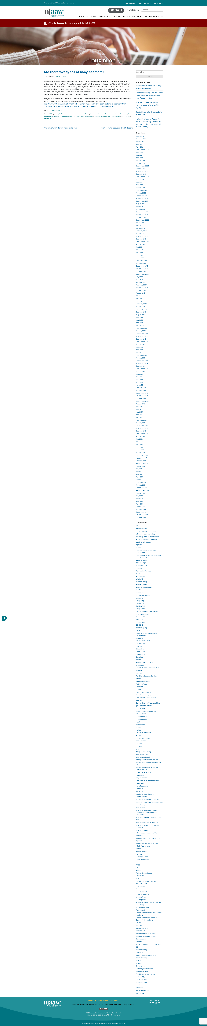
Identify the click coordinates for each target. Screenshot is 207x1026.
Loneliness (140, 775)
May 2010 (139, 501)
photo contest (141, 891)
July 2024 (139, 152)
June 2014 (139, 377)
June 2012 (139, 442)
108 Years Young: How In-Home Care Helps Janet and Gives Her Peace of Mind (149, 95)
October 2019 (141, 239)
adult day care (141, 528)
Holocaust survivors (143, 733)
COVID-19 (139, 625)
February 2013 (141, 420)
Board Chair (140, 592)
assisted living (141, 582)
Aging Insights (156, 16)
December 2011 (142, 455)
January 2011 (140, 485)
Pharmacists (140, 886)
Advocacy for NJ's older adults (147, 537)
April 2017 (139, 301)
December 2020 (142, 212)
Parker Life (140, 876)
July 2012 (139, 439)
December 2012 (142, 425)
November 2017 (142, 287)
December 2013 (142, 393)
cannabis (139, 598)
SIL (137, 947)
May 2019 (139, 252)
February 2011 (141, 482)
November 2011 (141, 458)
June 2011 (139, 471)
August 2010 (140, 493)
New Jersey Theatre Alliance (147, 822)
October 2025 (141, 139)
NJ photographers (143, 846)
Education (140, 649)
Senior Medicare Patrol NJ (146, 933)
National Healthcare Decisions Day (149, 802)
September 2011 (142, 463)
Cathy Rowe (140, 609)
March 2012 (140, 450)
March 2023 (140, 169)
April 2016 (139, 323)
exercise (139, 670)
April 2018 (139, 279)
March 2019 (140, 258)
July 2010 (139, 496)
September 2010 (142, 490)
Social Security (141, 958)
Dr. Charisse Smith (143, 641)
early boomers (108, 114)
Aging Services (141, 565)
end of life (140, 665)
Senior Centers (141, 928)
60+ (137, 526)
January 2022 (141, 193)
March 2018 (140, 282)
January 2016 (141, 331)
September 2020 (142, 220)
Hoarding (139, 727)
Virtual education (142, 990)
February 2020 (141, 231)
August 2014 (140, 371)
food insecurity (141, 700)
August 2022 (140, 179)
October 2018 (141, 271)
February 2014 (141, 388)
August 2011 (140, 466)
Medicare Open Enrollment (146, 794)
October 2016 (141, 312)
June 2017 (139, 296)
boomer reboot (96, 114)
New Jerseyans (141, 830)
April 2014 (139, 382)
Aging (138, 547)
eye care (139, 673)
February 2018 (141, 285)
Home (138, 735)
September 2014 (142, 369)
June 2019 (139, 250)
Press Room (129, 16)
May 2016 (139, 320)
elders (138, 660)
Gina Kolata (140, 708)
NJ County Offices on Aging (105, 116)
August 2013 (140, 404)
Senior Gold (140, 931)
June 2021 (139, 206)
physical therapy (142, 894)
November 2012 (142, 428)
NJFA (118, 116)
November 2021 (142, 198)
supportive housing (143, 971)
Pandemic (140, 870)
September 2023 (142, 166)
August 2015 (140, 344)
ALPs (138, 573)
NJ (92, 116)
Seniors (139, 941)
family (138, 679)
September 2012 (142, 434)
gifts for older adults (144, 706)
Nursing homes (142, 857)
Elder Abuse (140, 651)
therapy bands (141, 979)
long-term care (142, 778)
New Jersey (140, 805)
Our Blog (142, 16)
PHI (137, 889)
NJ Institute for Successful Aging (148, 843)
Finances (139, 687)
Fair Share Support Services (146, 676)
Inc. (137, 749)
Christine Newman (143, 617)
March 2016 (140, 325)
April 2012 (139, 447)
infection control (142, 754)
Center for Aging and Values (147, 611)
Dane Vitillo (140, 630)
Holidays (139, 730)
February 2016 (141, 328)
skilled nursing (141, 950)
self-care (139, 925)
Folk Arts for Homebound (146, 697)
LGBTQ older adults (143, 772)
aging (56, 114)
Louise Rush (140, 783)
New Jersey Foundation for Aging (64, 116)
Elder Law (139, 657)
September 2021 (142, 201)
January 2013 (141, 423)
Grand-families (141, 716)
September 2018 (142, 274)
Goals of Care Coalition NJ (146, 711)
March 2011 (140, 479)
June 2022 (140, 182)
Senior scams (141, 939)
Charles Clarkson (142, 614)
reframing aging (142, 907)
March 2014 (140, 385)
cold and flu (140, 619)
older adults (125, 116)
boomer (74, 114)
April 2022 (139, 185)
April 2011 (139, 477)
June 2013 (139, 409)
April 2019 (139, 255)
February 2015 (141, 355)
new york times (84, 116)
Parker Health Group (144, 873)
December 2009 (142, 512)
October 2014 (141, 366)
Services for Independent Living (148, 944)
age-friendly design (143, 542)
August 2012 (140, 436)
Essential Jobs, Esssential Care (147, 668)
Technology (140, 977)
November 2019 (142, 236)
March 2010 (140, 507)
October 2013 (141, 398)
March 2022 (140, 187)
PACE (138, 865)
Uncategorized (57, 110)
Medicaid (139, 789)
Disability (139, 638)
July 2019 (139, 247)
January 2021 (141, 209)
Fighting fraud (141, 684)
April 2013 (139, 415)
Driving (139, 646)
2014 (51, 114)
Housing (139, 743)
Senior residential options (146, 936)
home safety (141, 741)
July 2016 (139, 317)
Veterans (139, 987)
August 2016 (140, 315)
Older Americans (142, 859)
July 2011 (139, 469)
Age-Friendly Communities (146, 539)
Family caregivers (143, 681)
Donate (116, 10)
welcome (47, 118)
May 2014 (139, 379)
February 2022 (141, 190)
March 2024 (140, 160)
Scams (138, 923)
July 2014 (139, 374)
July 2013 (139, 406)
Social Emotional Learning (146, 955)
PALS (138, 868)
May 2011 (139, 474)
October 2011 (141, 461)
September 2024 (142, 150)
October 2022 (141, 174)
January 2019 (141, 263)
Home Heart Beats (143, 738)
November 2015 (142, 336)
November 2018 (142, 269)
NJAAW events (141, 851)
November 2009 (142, 515)
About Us (83, 16)
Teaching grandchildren (145, 974)
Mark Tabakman (142, 786)
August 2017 (140, 293)
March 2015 (140, 352)
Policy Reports (144, 3)
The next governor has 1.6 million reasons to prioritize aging (147, 105)
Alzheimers (140, 576)
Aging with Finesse (143, 571)
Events (117, 16)
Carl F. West (140, 606)
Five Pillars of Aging (143, 692)
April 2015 (139, 350)
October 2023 (141, 163)
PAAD (138, 862)
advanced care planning (145, 534)
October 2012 (141, 431)
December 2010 (142, 488)
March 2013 (140, 417)
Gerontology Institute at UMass (148, 703)
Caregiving (140, 601)
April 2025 (139, 147)
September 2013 (142, 401)
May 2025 (139, 144)
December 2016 (142, 309)
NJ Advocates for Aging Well (147, 833)
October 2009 (141, 517)
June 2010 (139, 498)
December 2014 (142, 361)
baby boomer (64, 114)
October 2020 (141, 217)
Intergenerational (143, 757)
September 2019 (142, 242)
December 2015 (142, 333)
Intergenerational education (147, 760)
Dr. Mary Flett (141, 643)
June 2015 (139, 347)
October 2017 (141, 290)
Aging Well (140, 568)
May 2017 (139, 298)
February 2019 (141, 260)
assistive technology (144, 587)
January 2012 (141, 452)
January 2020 (141, 233)
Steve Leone (141, 966)
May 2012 (139, 444)
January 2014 (141, 390)
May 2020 (139, 225)
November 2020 (142, 214)
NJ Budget (140, 835)
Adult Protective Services (145, 531)
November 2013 (142, 396)
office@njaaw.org (113, 1015)
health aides (140, 725)
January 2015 (141, 358)
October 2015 (141, 339)
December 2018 (142, 266)
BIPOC (138, 590)
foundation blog (121, 114)
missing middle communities (147, 799)
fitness (138, 689)
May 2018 (139, 277)
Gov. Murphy (141, 714)
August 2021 (140, 204)
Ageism (139, 545)
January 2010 (141, 509)
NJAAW (139, 849)
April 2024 (140, 158)
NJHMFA (139, 854)
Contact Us (158, 3)
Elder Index (140, 654)
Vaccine (139, 985)
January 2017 (141, 306)
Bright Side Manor (143, 595)
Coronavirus (140, 622)
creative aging (141, 628)
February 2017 (141, 304)
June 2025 (140, 141)
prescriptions (141, 897)
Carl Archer (140, 603)
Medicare (139, 791)
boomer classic (83, 114)
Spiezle (138, 960)
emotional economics (144, 662)
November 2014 (142, 363)
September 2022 (142, 177)
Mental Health (141, 797)
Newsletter (130, 3)
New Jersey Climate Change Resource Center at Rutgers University (147, 813)
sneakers (139, 952)
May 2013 (139, 412)
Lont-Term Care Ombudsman (147, 780)
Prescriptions (141, 900)
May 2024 (139, 155)
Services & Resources (101, 16)
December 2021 (142, 196)
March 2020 (140, 228)
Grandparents (141, 719)
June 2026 (140, 136)
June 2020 (140, 223)
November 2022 (142, 171)
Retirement (140, 910)
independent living (143, 752)
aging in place (141, 560)
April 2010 (139, 504)
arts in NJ (139, 579)
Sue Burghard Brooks (144, 969)
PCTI (137, 878)
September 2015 (142, 342)
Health (138, 722)
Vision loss (140, 993)
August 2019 (140, 244)
